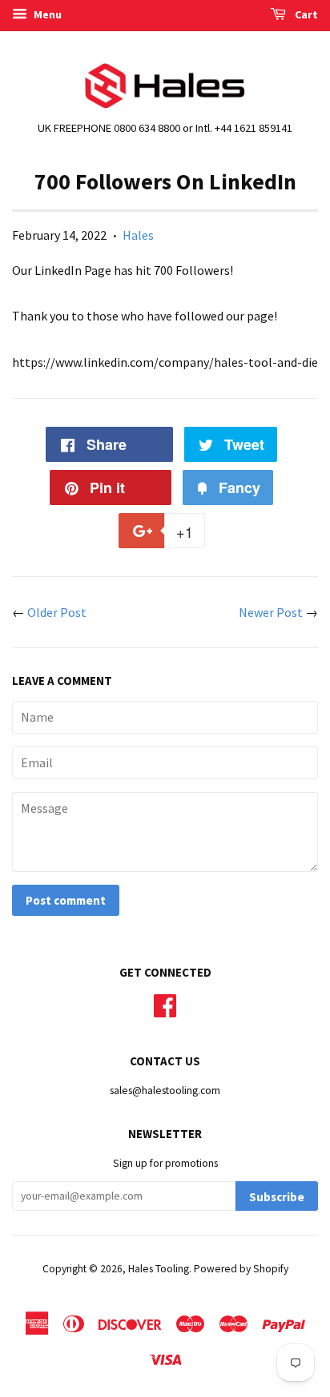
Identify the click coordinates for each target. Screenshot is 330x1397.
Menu (46, 14)
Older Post (57, 612)
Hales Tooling (158, 1269)
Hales (138, 235)
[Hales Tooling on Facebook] (165, 1003)
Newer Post (271, 612)
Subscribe (276, 1196)
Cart (305, 14)
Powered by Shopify (241, 1269)
